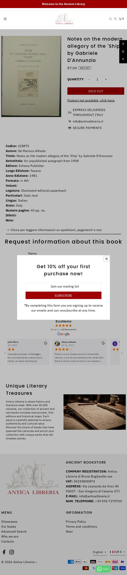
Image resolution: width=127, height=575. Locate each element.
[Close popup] (106, 258)
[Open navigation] (26, 18)
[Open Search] (110, 18)
